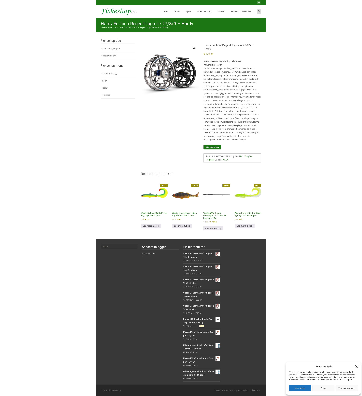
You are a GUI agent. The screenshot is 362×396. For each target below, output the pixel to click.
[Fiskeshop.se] (116, 10)
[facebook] (258, 3)
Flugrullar (210, 159)
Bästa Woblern (109, 55)
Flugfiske (249, 156)
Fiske (241, 156)
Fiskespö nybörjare (111, 48)
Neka (323, 388)
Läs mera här (212, 147)
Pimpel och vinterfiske (241, 11)
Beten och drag (204, 11)
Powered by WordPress (223, 390)
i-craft (242, 390)
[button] (356, 366)
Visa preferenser (347, 388)
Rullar (177, 11)
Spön (188, 11)
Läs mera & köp (151, 225)
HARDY (225, 159)
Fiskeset (221, 11)
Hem (166, 11)
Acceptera (300, 388)
